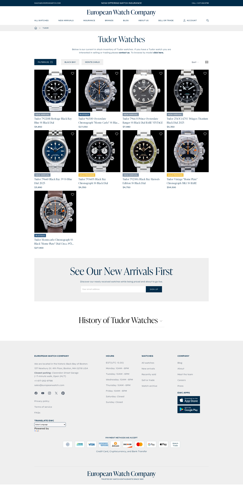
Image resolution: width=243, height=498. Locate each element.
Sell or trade (148, 380)
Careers (181, 380)
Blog (179, 363)
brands (109, 20)
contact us (124, 53)
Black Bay (70, 62)
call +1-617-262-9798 (200, 3)
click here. (158, 53)
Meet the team (185, 374)
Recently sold (149, 374)
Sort (194, 62)
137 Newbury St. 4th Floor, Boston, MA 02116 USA (61, 368)
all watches (41, 20)
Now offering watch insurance (121, 3)
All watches (148, 363)
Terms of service (43, 407)
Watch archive (149, 386)
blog (126, 20)
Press (180, 386)
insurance (89, 20)
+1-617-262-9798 (43, 381)
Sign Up (154, 289)
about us (143, 20)
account (192, 20)
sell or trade (166, 20)
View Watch (55, 90)
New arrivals (148, 369)
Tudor (46, 28)
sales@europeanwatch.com (47, 3)
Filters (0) (43, 62)
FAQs (37, 413)
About (180, 369)
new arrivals (66, 20)
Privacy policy (41, 401)
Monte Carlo (92, 62)
